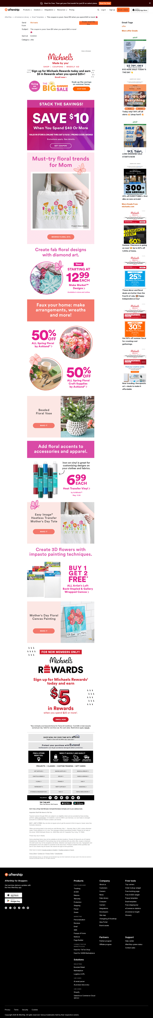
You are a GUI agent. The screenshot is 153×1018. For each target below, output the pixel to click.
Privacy (7, 1010)
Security (25, 1010)
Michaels (34, 22)
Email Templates (38, 17)
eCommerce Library (22, 17)
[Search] (98, 10)
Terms (16, 1010)
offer (124, 26)
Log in (103, 10)
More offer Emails (130, 31)
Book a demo (123, 10)
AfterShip (8, 17)
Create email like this (88, 23)
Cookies (35, 1010)
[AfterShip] (12, 9)
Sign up (112, 10)
